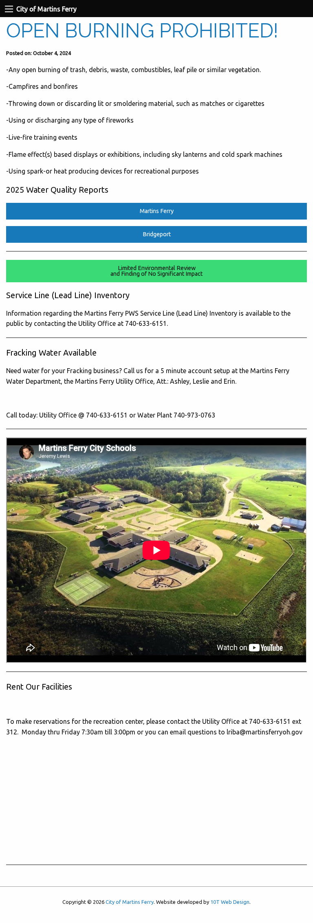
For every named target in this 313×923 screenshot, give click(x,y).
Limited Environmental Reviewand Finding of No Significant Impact (156, 271)
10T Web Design (229, 902)
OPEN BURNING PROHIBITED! (142, 30)
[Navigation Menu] (9, 9)
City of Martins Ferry (130, 902)
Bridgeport (157, 234)
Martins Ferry (157, 211)
